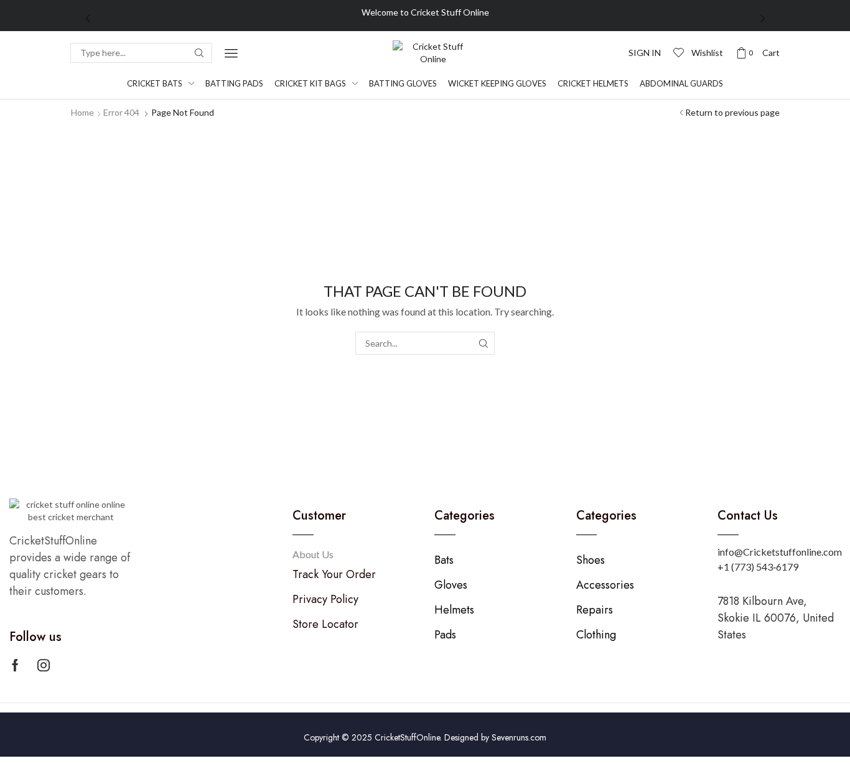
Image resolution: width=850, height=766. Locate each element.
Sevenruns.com (519, 737)
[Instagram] (43, 665)
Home (82, 112)
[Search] (199, 53)
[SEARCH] (483, 343)
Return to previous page (732, 112)
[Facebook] (15, 665)
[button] (231, 53)
